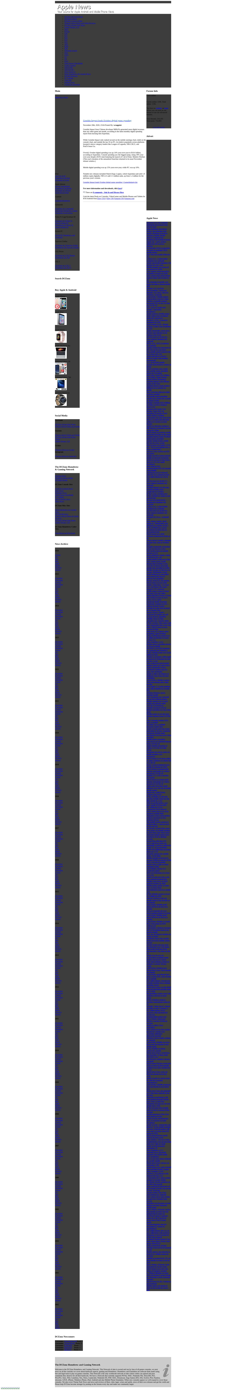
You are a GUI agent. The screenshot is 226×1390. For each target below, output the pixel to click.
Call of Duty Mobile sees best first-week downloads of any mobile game (157, 1044)
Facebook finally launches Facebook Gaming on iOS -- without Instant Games (157, 604)
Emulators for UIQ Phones (65, 255)
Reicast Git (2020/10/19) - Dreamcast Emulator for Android (156, 502)
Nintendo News (61, 493)
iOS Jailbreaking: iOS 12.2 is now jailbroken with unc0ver (158, 1232)
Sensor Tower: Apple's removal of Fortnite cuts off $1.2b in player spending (157, 614)
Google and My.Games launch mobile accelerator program (158, 457)
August (57, 555)
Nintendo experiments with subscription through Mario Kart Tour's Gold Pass (157, 1099)
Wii (65, 59)
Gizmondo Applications (64, 213)
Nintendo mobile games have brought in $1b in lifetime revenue (157, 837)
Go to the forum (159, 127)
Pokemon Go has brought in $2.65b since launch (157, 1236)
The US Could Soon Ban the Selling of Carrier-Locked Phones (157, 422)
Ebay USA (101, 199)
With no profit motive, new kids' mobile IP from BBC (157, 804)
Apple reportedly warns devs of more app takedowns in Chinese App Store (158, 333)
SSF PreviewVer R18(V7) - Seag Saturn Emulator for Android (157, 483)
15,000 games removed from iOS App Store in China (157, 592)
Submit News (69, 82)
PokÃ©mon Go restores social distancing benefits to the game (158, 433)
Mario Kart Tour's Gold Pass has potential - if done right (158, 1054)
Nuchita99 (68, 1345)
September (59, 585)
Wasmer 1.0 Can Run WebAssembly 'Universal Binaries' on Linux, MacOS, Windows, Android (157, 291)
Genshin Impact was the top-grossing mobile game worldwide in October (157, 489)
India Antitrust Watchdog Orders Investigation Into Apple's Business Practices (156, 231)
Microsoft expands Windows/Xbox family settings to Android (158, 1038)
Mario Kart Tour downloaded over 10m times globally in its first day (158, 1093)
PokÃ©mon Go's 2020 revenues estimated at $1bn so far (158, 536)
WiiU (66, 61)
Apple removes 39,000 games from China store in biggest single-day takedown (157, 316)
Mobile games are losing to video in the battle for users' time (157, 1288)
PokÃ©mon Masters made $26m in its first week (157, 1136)
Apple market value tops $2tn (158, 559)
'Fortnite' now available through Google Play (155, 726)
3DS (66, 44)
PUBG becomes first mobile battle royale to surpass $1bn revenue (157, 1110)
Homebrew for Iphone (63, 188)
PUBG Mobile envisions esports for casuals (155, 1050)
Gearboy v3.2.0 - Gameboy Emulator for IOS (157, 321)
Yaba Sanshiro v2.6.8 (154, 1171)
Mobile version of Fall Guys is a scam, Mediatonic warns (158, 571)
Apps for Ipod (60, 176)
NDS (66, 46)
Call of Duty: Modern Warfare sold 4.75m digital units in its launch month (158, 930)
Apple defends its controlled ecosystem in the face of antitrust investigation (157, 576)
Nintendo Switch (70, 51)
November (59, 580)
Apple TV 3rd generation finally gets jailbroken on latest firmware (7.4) (158, 849)
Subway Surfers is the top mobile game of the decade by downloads (158, 900)
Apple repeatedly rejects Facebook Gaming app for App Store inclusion (156, 669)
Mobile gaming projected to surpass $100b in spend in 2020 (158, 859)
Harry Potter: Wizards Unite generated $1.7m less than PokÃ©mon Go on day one (157, 1267)
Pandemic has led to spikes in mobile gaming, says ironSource (158, 754)
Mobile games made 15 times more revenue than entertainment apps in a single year (158, 888)
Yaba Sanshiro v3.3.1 (154, 642)
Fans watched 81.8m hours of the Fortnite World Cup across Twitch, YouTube (158, 1188)
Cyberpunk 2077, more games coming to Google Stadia (158, 1179)
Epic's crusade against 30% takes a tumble (157, 721)
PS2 (65, 42)
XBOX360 (68, 68)
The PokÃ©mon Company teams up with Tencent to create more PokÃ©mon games (157, 1219)
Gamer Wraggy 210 (71, 27)
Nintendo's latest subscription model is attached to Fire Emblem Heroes (158, 818)
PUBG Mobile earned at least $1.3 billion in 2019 (158, 895)
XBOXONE (69, 70)
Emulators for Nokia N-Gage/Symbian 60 (64, 222)
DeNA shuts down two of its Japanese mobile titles (157, 812)
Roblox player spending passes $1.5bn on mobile (158, 645)
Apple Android (70, 65)
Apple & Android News (64, 489)
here (120, 188)
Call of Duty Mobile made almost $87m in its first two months (157, 907)
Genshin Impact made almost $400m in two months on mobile (158, 388)
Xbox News (59, 501)
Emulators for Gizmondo (64, 209)
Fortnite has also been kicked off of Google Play (158, 609)
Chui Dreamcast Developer (65, 533)
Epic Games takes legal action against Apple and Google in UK (158, 278)
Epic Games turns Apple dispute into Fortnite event (156, 562)
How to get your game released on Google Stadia (158, 1160)
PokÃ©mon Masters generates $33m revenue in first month (158, 1064)
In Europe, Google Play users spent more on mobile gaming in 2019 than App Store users (158, 830)
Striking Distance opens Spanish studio (155, 694)
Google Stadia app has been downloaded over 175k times (157, 946)
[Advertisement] (67, 135)
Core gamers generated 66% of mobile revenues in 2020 (157, 272)
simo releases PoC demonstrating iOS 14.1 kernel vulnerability (158, 468)
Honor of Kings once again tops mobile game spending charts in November (157, 371)
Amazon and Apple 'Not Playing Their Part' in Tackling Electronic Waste (156, 411)
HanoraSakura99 (70, 1341)
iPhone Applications (62, 186)
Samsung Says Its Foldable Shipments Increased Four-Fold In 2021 (157, 225)
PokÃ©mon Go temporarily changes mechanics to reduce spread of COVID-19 (157, 771)
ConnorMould (69, 1343)
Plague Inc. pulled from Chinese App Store (155, 793)
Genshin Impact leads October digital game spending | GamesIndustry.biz (110, 182)
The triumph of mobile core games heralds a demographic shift (158, 284)
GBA (66, 55)
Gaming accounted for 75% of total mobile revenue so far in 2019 (158, 1260)
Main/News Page (61, 97)
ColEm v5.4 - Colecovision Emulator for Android (156, 507)
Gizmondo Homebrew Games (66, 211)
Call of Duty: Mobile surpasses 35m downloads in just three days (158, 1087)
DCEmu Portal (60, 476)
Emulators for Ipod (62, 180)
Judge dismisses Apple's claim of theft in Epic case (158, 556)
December (59, 578)
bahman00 (68, 1348)
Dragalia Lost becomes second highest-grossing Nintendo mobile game (158, 1205)
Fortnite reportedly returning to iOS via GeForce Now (158, 548)
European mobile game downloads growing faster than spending (158, 735)
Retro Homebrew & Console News (77, 74)
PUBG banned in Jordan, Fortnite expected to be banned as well (158, 1247)
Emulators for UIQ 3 (62, 266)
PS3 (65, 40)
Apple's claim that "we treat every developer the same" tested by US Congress (157, 587)
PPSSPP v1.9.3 (152, 1057)
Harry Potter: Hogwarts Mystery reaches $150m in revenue (156, 1021)
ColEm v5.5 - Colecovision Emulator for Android (156, 260)
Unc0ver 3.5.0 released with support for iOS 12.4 (157, 1174)
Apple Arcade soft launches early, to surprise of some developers (157, 1120)
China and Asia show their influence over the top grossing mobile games (158, 788)
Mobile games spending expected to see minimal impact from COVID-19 (158, 741)
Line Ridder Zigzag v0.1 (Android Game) (156, 870)
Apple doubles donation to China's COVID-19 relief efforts (156, 748)
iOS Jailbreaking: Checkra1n (158, 981)
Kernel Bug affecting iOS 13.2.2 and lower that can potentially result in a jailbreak (158, 843)
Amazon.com (129, 199)
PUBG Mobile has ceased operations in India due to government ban (156, 530)
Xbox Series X (69, 72)
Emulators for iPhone (63, 191)
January (58, 570)
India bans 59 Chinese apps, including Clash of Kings (157, 632)
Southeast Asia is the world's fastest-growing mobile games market (158, 940)
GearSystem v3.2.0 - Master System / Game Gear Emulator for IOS (158, 326)
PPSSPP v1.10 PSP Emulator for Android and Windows (158, 649)
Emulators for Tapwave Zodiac (66, 245)
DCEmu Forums (70, 19)
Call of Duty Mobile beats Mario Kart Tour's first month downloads (158, 970)
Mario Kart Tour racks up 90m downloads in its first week (156, 1074)
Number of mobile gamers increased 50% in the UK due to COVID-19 (158, 303)
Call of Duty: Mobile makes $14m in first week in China (157, 298)
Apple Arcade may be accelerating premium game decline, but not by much (157, 957)
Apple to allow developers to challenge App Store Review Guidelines (157, 676)
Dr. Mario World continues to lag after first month (158, 1183)
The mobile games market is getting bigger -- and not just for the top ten (157, 824)
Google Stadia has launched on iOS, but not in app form (158, 349)
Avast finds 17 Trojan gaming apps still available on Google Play (158, 688)
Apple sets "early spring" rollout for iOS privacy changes (156, 244)
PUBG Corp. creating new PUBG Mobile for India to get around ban (158, 496)
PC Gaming (68, 78)
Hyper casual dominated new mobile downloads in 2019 (158, 766)
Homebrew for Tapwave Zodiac (67, 247)
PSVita (67, 32)
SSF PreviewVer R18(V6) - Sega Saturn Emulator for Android (157, 513)
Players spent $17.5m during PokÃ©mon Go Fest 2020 (157, 582)
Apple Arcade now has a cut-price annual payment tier (158, 878)
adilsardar (67, 1350)
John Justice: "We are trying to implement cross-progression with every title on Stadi (158, 1142)
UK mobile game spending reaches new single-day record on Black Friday (158, 398)
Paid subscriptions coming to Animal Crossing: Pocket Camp (157, 964)
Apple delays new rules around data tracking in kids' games (158, 1168)
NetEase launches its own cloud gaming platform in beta (158, 912)
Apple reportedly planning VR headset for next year (158, 264)
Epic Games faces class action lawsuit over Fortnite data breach (158, 1199)
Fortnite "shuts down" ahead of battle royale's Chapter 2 (158, 1007)
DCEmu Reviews (71, 76)
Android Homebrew (62, 201)
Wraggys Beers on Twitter (64, 450)
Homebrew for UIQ (62, 258)
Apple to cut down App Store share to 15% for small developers (158, 462)
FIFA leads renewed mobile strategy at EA (157, 552)
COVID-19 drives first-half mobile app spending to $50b (157, 567)
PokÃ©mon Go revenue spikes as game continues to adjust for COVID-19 (158, 760)
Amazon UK (119, 199)
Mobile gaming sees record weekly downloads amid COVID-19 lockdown (157, 703)
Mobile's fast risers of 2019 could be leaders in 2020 (156, 882)
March (57, 565)
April (57, 563)
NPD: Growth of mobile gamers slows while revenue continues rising (157, 864)
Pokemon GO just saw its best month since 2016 (158, 1105)
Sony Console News (62, 499)
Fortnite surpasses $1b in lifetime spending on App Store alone (158, 710)
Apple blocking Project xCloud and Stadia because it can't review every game (158, 597)
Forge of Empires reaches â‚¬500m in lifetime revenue (157, 1272)
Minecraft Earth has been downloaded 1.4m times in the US (158, 951)
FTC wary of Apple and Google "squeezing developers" (156, 309)
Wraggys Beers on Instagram (65, 456)
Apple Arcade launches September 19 (155, 1147)
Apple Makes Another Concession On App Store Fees (158, 416)
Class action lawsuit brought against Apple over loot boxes (158, 664)
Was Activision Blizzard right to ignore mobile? (158, 393)
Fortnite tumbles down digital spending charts (158, 984)
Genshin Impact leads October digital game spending (158, 438)
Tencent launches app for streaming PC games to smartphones (156, 1226)
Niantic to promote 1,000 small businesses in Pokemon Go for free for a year (158, 659)
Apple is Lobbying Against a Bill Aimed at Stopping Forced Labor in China (158, 428)
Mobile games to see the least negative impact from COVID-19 (158, 716)
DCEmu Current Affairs (73, 21)
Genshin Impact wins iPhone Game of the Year (157, 382)
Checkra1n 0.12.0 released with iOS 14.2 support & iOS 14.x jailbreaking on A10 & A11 (157, 476)
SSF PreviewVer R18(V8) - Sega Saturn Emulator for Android (157, 339)
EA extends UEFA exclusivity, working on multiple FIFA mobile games (158, 250)
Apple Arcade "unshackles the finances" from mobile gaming (158, 1126)
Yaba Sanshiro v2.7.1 (154, 1150)
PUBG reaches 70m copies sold (158, 623)
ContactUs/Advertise (72, 85)
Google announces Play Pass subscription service (157, 1115)
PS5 (65, 36)
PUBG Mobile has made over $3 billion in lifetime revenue (158, 637)
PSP (66, 34)
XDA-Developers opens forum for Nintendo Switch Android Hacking (158, 1277)
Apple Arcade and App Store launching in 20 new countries (158, 730)
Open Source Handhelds (73, 63)
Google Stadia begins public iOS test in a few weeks (157, 442)
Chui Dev (68, 80)
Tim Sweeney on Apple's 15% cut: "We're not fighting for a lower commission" (158, 447)
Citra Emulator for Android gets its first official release (157, 698)
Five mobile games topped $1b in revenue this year (158, 353)
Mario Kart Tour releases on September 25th (157, 1164)
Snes (66, 53)
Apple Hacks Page (62, 193)
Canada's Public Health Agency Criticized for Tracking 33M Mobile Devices (158, 237)
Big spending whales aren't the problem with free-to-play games (158, 995)
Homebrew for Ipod (62, 178)
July (56, 557)
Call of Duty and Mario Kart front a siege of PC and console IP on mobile (158, 976)
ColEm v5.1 (151, 640)
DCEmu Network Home (73, 17)
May (56, 561)
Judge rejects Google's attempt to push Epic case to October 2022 (158, 542)
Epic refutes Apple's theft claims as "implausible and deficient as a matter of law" (157, 523)
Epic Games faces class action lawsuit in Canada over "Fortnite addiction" (158, 1031)
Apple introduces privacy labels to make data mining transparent (157, 358)
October (58, 582)
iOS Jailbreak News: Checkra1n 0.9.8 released (156, 808)
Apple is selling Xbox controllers (154, 1026)
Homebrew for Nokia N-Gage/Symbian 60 (64, 226)
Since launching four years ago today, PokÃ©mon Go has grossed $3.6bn (158, 627)
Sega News (59, 491)
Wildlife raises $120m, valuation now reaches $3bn (157, 620)
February (58, 568)
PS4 (65, 38)
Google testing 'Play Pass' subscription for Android (156, 1194)
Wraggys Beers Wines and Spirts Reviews (80, 23)
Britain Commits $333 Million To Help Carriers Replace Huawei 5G (158, 405)
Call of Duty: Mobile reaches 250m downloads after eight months (157, 682)
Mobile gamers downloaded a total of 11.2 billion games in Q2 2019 (158, 1254)
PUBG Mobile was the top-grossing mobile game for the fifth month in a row (157, 799)
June (56, 559)
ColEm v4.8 (151, 926)
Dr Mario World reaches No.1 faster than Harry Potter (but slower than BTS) (158, 1241)
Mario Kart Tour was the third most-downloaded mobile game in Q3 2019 (158, 989)
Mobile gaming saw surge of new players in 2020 (157, 268)
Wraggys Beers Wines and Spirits (67, 427)
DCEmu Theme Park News (74, 25)
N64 (66, 49)
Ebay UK (110, 199)
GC (65, 57)
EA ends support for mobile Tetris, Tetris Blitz (157, 855)
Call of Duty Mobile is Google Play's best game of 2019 (158, 922)
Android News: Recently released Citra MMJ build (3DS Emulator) (156, 1154)
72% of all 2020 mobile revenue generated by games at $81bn (158, 364)
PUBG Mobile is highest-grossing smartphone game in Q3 (158, 1002)
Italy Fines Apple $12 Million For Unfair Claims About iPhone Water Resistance (157, 377)
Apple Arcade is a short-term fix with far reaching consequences (158, 1080)
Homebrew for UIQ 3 (63, 268)
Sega (66, 29)
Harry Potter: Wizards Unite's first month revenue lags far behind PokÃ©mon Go (158, 1211)
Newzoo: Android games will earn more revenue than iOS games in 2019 (157, 1131)
